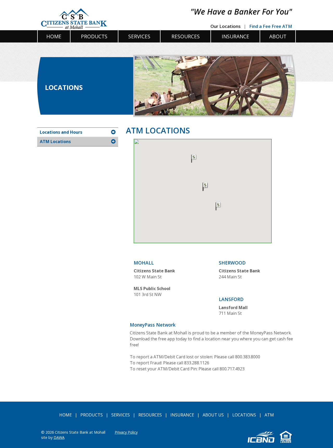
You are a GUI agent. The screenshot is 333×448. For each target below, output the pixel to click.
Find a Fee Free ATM (270, 26)
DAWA (59, 437)
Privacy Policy (126, 432)
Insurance (182, 415)
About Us (213, 415)
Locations (244, 415)
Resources (150, 415)
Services (120, 415)
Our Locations (225, 26)
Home (65, 415)
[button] (193, 158)
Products (91, 415)
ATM (269, 415)
